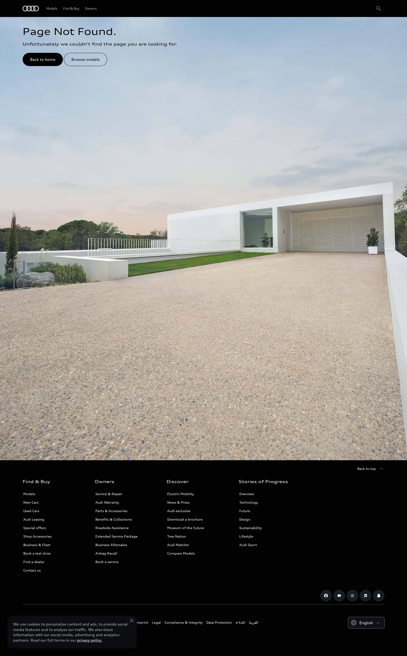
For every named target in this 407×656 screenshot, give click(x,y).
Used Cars (31, 511)
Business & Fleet (36, 545)
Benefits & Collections (113, 519)
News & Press (178, 502)
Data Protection (219, 622)
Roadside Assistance (112, 528)
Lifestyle (246, 536)
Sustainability (250, 528)
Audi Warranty (107, 502)
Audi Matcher (178, 545)
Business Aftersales (111, 545)
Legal (156, 622)
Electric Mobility (180, 494)
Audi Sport (248, 545)
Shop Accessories (37, 536)
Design (244, 519)
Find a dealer (34, 562)
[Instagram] (352, 595)
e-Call (240, 622)
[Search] (378, 8)
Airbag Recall (106, 553)
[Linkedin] (365, 595)
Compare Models (181, 553)
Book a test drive (37, 553)
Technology (248, 502)
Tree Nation (176, 536)
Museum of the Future (185, 528)
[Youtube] (339, 595)
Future (244, 511)
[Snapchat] (378, 595)
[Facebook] (326, 595)
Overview (246, 494)
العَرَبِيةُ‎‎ (253, 622)
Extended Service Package (116, 536)
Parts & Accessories (111, 511)
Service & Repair (108, 494)
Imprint (142, 622)
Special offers (34, 528)
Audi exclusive (178, 511)
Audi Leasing (33, 519)
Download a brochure (185, 519)
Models (29, 494)
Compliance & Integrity (184, 622)
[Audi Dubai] (31, 8)
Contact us (32, 570)
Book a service (106, 562)
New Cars (31, 502)
